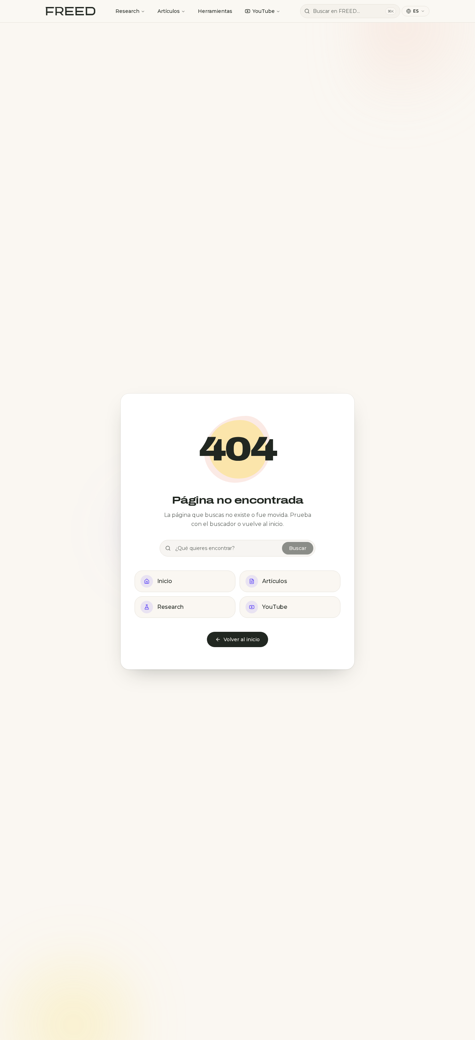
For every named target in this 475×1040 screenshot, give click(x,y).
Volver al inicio (242, 639)
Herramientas (215, 11)
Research (127, 11)
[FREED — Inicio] (70, 11)
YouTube (263, 11)
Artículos (169, 11)
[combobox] (350, 11)
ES (416, 11)
